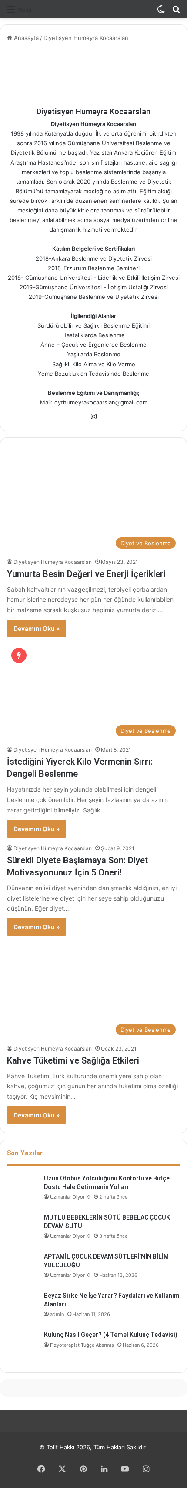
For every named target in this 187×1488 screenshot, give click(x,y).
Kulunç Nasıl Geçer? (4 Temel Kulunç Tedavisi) (110, 1334)
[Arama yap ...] (176, 12)
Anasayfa (25, 37)
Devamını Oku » (36, 628)
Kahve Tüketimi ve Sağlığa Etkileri (73, 1060)
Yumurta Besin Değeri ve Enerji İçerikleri (86, 574)
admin (57, 1314)
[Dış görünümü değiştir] (161, 12)
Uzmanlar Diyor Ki (70, 1197)
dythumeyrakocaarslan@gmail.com (100, 402)
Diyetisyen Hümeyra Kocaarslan (93, 111)
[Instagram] (93, 416)
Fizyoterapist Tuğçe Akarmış (82, 1345)
